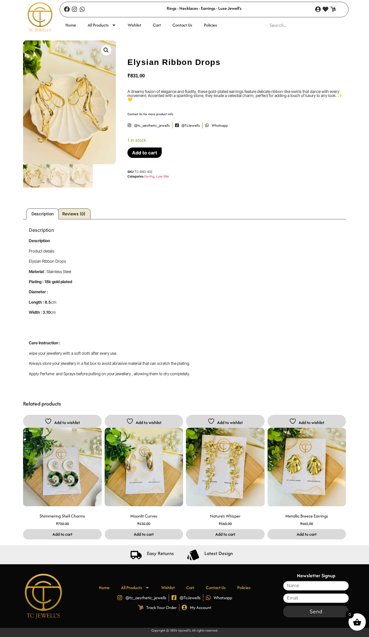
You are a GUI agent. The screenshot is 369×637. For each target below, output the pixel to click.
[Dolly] (333, 9)
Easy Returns (160, 553)
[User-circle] (318, 9)
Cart (157, 25)
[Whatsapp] (82, 9)
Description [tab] (42, 213)
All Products (98, 25)
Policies (210, 25)
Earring (149, 176)
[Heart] (325, 9)
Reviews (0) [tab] (73, 213)
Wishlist (134, 25)
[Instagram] (74, 9)
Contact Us (182, 25)
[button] (106, 50)
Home (70, 25)
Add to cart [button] (62, 534)
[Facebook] (66, 9)
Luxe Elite (162, 176)
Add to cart (144, 153)
